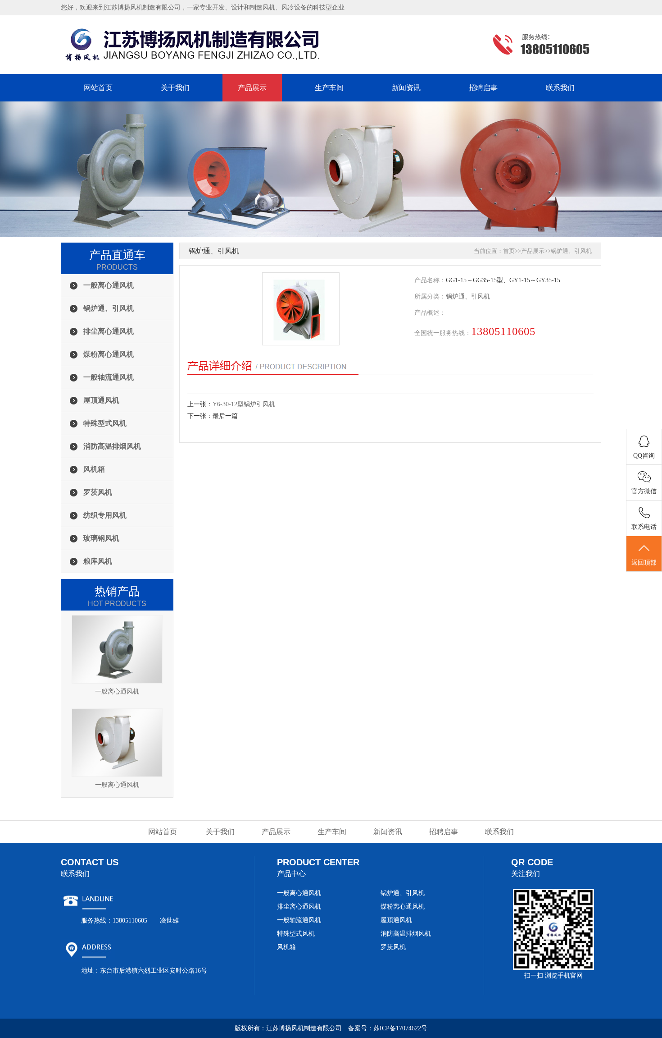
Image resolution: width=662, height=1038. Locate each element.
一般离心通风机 (108, 285)
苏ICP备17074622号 (400, 1028)
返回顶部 (644, 562)
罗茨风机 (97, 492)
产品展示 (252, 88)
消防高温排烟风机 (112, 446)
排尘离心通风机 (108, 331)
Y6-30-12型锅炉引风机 (244, 404)
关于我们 (175, 88)
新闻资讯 (406, 88)
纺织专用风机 (105, 515)
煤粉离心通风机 (108, 354)
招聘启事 (483, 88)
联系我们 (560, 88)
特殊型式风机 (105, 423)
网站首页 (98, 88)
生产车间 (329, 88)
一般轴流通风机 (108, 377)
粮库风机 (97, 561)
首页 (509, 251)
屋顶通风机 (101, 400)
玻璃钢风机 (101, 538)
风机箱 (94, 469)
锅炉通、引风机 (108, 308)
